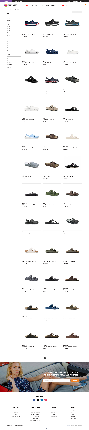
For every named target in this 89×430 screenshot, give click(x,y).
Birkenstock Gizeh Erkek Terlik (48, 233)
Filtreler (9, 67)
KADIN (31, 5)
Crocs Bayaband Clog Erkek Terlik (49, 91)
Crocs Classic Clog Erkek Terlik (49, 62)
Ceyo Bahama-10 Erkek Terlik (28, 91)
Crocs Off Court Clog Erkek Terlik (28, 62)
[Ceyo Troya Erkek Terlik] (31, 164)
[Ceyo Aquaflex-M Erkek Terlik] (52, 193)
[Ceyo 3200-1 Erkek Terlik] (52, 136)
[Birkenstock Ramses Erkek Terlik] (31, 306)
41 (8, 43)
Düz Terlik (8, 18)
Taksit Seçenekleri (54, 412)
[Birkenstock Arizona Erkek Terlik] (72, 249)
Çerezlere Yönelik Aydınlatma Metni (35, 420)
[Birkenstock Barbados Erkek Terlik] (31, 193)
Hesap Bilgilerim (73, 410)
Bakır (9, 30)
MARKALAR (53, 5)
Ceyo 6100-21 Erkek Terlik (68, 119)
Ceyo (9, 60)
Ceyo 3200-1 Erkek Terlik (48, 148)
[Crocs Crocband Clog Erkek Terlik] (31, 22)
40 (8, 41)
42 (8, 50)
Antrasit (9, 28)
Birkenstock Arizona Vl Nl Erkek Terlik (29, 261)
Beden (8, 39)
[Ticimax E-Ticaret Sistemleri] (44, 429)
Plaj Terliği (8, 20)
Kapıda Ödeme (54, 416)
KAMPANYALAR (61, 5)
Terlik (8, 15)
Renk (8, 24)
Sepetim (73, 414)
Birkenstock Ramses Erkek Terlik (28, 318)
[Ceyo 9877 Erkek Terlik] (72, 79)
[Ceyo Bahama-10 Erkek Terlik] (31, 79)
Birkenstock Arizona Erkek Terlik (69, 261)
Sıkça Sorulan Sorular (16, 416)
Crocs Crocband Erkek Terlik (48, 34)
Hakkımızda (16, 410)
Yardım (68, 1)
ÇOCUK (41, 5)
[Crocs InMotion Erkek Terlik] (31, 136)
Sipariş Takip (73, 412)
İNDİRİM (26, 5)
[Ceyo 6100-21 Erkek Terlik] (72, 107)
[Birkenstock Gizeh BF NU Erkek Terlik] (52, 334)
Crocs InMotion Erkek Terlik (27, 148)
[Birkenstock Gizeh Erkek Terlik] (52, 221)
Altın (9, 26)
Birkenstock (10, 58)
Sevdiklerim (73, 416)
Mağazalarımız (75, 1)
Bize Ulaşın (16, 412)
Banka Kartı (54, 410)
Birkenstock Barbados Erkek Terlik (28, 204)
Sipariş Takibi (82, 1)
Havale (54, 414)
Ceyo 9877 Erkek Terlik (67, 91)
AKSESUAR (47, 5)
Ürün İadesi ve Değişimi (35, 414)
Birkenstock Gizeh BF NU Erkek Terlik (50, 346)
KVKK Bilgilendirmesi (35, 416)
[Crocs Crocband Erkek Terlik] (52, 22)
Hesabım (16, 414)
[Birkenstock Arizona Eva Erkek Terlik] (72, 136)
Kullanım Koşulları (35, 410)
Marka (8, 54)
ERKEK (36, 5)
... (53, 357)
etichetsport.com (6, 1)
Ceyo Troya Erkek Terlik (26, 176)
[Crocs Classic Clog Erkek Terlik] (52, 51)
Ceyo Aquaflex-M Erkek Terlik (48, 204)
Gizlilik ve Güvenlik (35, 418)
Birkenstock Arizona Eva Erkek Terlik (70, 148)
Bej (9, 32)
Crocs (9, 62)
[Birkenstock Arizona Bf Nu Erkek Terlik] (72, 278)
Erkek (8, 13)
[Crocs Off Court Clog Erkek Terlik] (31, 51)
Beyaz (9, 35)
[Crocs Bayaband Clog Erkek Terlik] (52, 79)
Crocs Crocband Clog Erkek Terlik (28, 34)
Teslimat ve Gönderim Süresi (35, 412)
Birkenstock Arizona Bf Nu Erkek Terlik (70, 289)
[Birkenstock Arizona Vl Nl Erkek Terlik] (31, 249)
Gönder (75, 380)
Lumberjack (10, 64)
